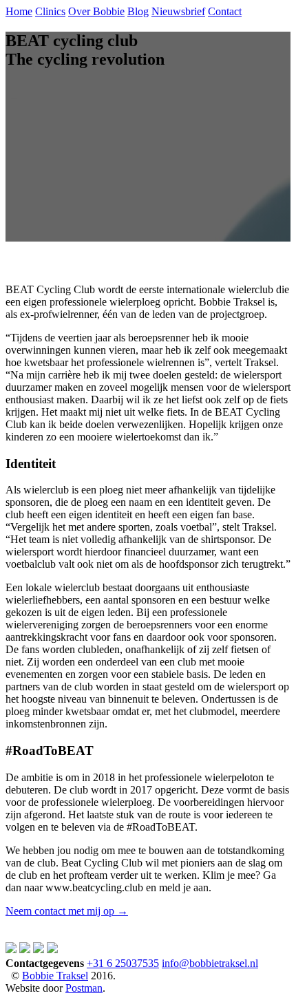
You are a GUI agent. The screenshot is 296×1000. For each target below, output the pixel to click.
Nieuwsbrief (178, 11)
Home (19, 11)
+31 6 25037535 (123, 963)
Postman (84, 988)
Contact (225, 11)
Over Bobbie (96, 11)
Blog (138, 11)
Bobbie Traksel (55, 975)
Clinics (50, 11)
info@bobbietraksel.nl (210, 963)
